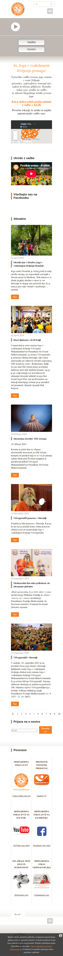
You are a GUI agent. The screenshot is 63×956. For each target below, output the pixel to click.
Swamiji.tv (17, 26)
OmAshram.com (21, 895)
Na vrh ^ (18, 914)
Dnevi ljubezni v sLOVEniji (27, 340)
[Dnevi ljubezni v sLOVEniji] (31, 332)
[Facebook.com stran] (41, 840)
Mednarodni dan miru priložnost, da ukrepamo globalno (31, 584)
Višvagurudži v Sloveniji (25, 657)
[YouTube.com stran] (21, 840)
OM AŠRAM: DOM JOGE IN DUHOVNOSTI (21, 864)
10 (59, 713)
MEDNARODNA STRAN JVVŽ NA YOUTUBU (21, 814)
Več (15, 296)
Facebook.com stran (41, 845)
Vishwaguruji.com (41, 895)
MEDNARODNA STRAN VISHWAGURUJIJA (41, 864)
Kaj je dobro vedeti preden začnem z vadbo (31, 103)
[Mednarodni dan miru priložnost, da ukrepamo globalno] (31, 575)
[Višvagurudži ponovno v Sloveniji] (31, 510)
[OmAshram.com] (21, 890)
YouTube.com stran (21, 845)
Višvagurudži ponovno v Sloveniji (29, 518)
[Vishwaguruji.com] (41, 890)
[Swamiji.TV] (41, 791)
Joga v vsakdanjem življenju (18, 10)
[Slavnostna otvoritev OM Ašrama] (31, 430)
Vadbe (31, 42)
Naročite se (45, 730)
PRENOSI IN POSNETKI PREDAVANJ (42, 765)
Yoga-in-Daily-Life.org (21, 796)
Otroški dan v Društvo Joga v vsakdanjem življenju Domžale (28, 264)
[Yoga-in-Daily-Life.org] (21, 791)
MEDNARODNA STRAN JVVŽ (21, 765)
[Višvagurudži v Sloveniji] (31, 649)
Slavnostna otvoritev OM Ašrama (29, 438)
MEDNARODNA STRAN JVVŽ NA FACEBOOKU (42, 814)
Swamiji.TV (41, 796)
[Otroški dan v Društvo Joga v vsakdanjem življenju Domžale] (31, 254)
